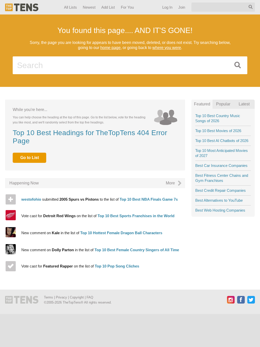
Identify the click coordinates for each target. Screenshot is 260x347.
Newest (89, 7)
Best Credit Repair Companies (220, 190)
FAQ (90, 297)
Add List (108, 7)
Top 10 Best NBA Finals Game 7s (149, 199)
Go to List (29, 157)
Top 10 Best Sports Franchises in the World (136, 216)
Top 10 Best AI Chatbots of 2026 (221, 140)
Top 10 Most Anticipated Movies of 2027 (221, 153)
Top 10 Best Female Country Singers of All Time (136, 250)
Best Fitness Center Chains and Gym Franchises (221, 178)
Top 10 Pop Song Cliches (117, 266)
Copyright (77, 297)
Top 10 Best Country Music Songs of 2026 (217, 118)
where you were (166, 47)
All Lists (70, 7)
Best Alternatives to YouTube (219, 200)
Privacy (61, 297)
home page (110, 47)
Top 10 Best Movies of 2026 (218, 131)
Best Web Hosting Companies (220, 210)
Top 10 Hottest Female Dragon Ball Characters (121, 233)
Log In (167, 7)
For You (127, 7)
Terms (48, 297)
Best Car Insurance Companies (221, 165)
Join (181, 7)
